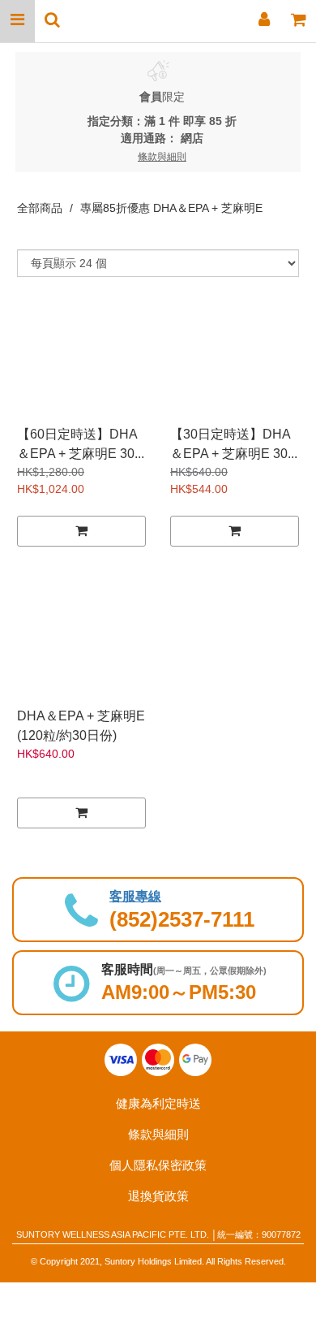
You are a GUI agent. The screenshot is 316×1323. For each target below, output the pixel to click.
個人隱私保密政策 (158, 1165)
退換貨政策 (158, 1196)
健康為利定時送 (158, 1103)
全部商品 (39, 207)
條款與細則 (158, 1134)
